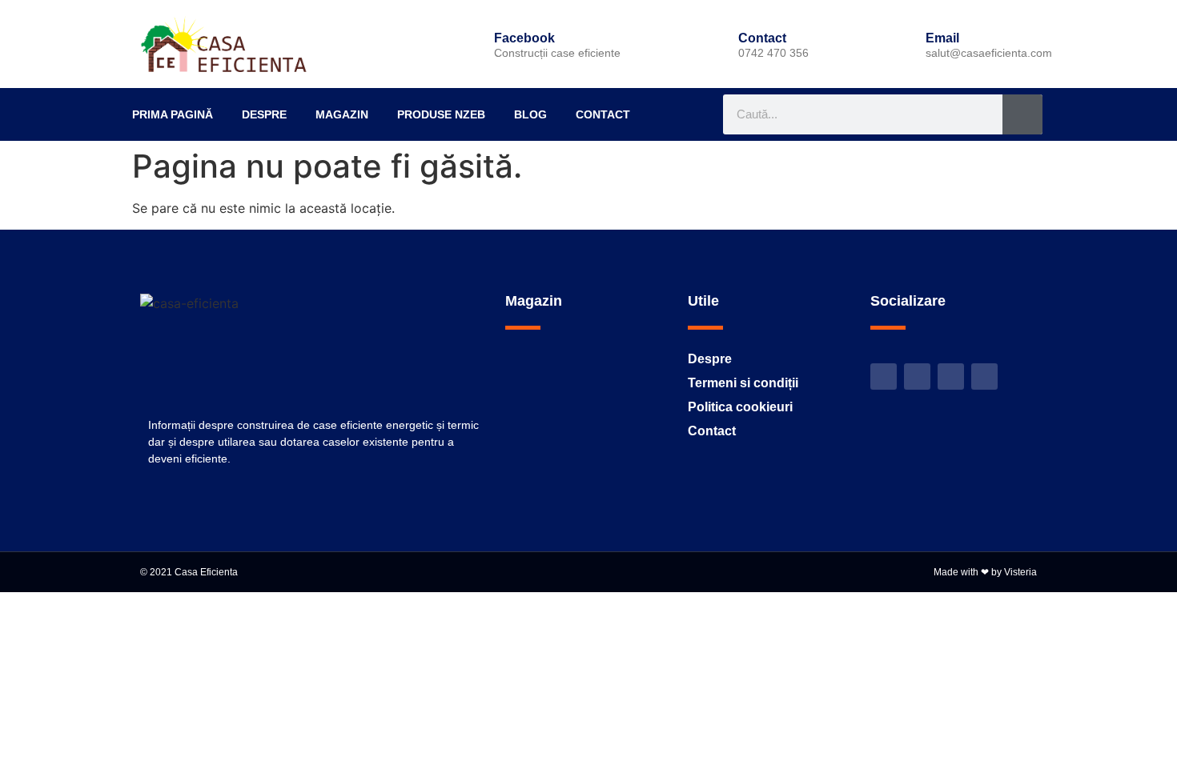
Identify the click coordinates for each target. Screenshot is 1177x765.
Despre (264, 114)
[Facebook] (467, 44)
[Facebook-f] (917, 376)
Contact (603, 114)
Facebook (524, 38)
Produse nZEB (441, 114)
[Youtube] (951, 376)
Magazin (341, 114)
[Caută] (1022, 114)
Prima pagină (172, 114)
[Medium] (984, 376)
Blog (530, 114)
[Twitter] (883, 376)
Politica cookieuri (740, 407)
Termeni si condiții (743, 383)
